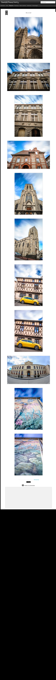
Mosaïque (16, 5)
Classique (3, 5)
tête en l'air (28, 13)
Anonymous (36, 479)
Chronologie (35, 5)
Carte (7, 5)
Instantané (29, 5)
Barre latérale (23, 5)
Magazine (11, 5)
